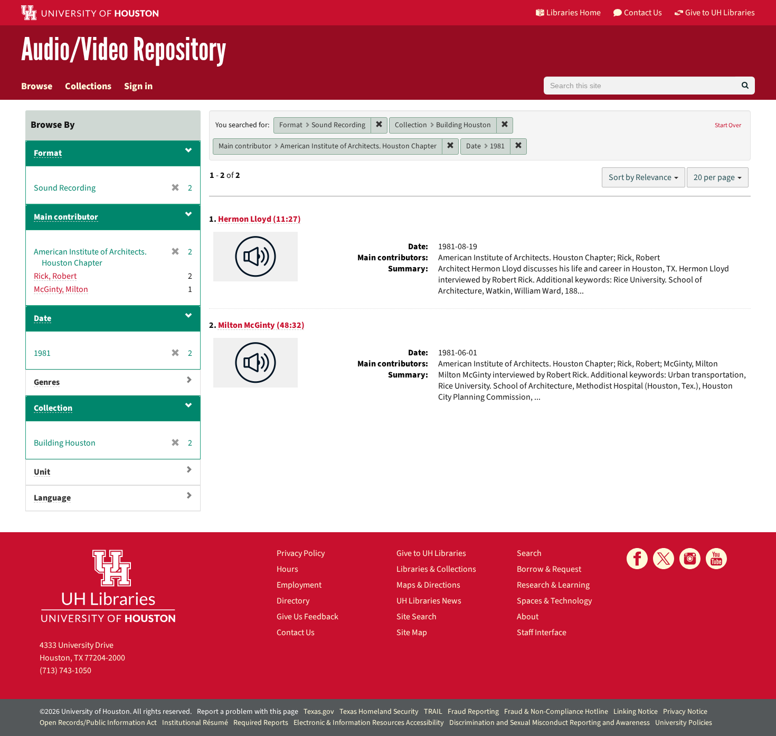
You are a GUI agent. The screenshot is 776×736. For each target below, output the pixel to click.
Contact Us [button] (643, 12)
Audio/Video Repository (123, 50)
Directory (293, 601)
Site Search (416, 616)
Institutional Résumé (195, 723)
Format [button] (48, 153)
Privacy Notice (685, 711)
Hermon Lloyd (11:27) (259, 219)
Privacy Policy (301, 553)
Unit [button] (42, 472)
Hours (287, 569)
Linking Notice (635, 711)
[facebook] (637, 558)
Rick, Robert (55, 276)
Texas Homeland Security (379, 711)
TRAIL (433, 711)
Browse (36, 86)
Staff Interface (541, 632)
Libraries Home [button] (573, 12)
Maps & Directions (428, 585)
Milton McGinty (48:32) (261, 325)
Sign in (138, 86)
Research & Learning (553, 585)
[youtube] (716, 558)
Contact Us (296, 632)
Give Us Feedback (307, 616)
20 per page (715, 177)
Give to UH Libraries (431, 553)
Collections (88, 86)
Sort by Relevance (641, 177)
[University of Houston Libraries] (108, 586)
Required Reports (260, 723)
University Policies (683, 723)
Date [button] (42, 318)
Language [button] (52, 498)
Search (529, 553)
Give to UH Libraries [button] (720, 12)
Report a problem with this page (247, 711)
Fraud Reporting (473, 711)
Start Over (728, 125)
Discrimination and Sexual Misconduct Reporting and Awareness (549, 723)
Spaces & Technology (554, 601)
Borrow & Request (549, 569)
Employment (299, 585)
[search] (745, 86)
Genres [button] (47, 382)
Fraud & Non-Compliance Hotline (556, 711)
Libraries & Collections (436, 569)
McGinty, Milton (61, 289)
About (527, 616)
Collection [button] (53, 408)
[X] (663, 558)
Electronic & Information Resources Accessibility (369, 723)
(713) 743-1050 (65, 670)
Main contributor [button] (66, 217)
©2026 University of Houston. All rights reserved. (116, 711)
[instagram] (690, 558)
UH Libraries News (428, 601)
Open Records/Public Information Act (98, 723)
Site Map (411, 632)
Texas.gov (319, 711)
